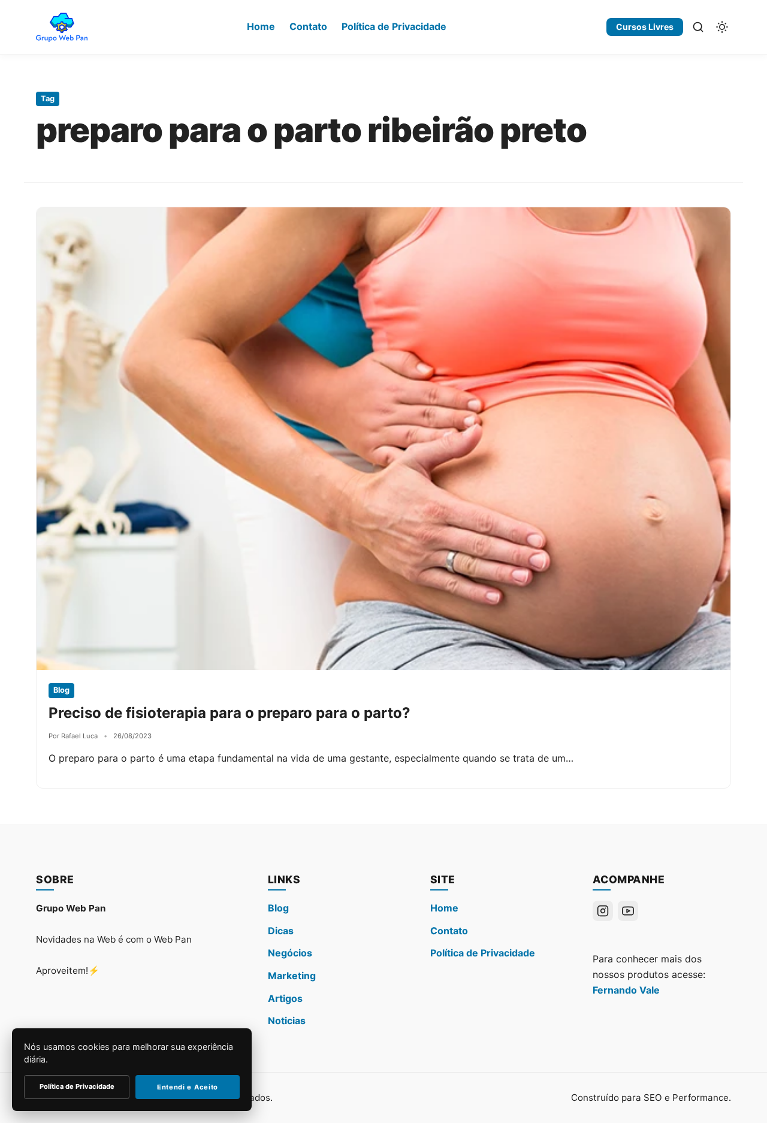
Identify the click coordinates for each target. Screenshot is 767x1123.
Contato (308, 26)
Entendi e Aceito (187, 1087)
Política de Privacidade (394, 26)
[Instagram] (603, 911)
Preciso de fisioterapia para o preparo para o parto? (229, 713)
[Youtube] (628, 911)
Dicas (281, 931)
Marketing (292, 976)
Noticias (287, 1021)
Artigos (285, 998)
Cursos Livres (645, 27)
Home (261, 26)
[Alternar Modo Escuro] (722, 27)
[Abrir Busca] (698, 27)
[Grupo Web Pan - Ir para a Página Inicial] (61, 27)
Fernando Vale (626, 990)
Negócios (290, 953)
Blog (278, 908)
